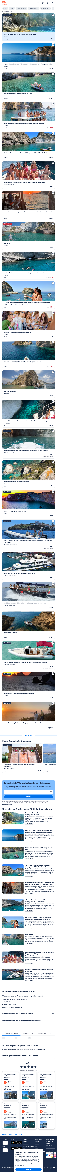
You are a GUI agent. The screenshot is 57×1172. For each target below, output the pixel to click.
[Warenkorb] (42, 3)
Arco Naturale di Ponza (10, 1004)
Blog (36, 1146)
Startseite (4, 1134)
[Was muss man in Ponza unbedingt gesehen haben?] (53, 996)
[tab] (11, 1034)
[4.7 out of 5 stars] (28, 1067)
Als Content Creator (50, 1145)
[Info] (13, 11)
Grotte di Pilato (7, 1001)
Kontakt (25, 1141)
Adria (15, 1134)
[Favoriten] (38, 3)
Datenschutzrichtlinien (7, 804)
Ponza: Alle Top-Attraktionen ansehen (12, 1007)
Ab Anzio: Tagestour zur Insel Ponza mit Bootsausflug (10, 1076)
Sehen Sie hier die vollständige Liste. (35, 1049)
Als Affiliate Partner (50, 1148)
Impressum (25, 1144)
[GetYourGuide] (4, 3)
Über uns (37, 1141)
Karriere (37, 1144)
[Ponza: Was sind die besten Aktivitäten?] (53, 1013)
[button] (28, 27)
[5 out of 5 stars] (10, 1079)
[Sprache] (47, 3)
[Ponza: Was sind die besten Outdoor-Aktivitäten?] (53, 1020)
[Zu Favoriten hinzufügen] (53, 15)
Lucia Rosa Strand (8, 1002)
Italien (10, 1134)
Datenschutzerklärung (28, 1146)
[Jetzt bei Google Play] (16, 1143)
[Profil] (52, 3)
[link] (28, 27)
